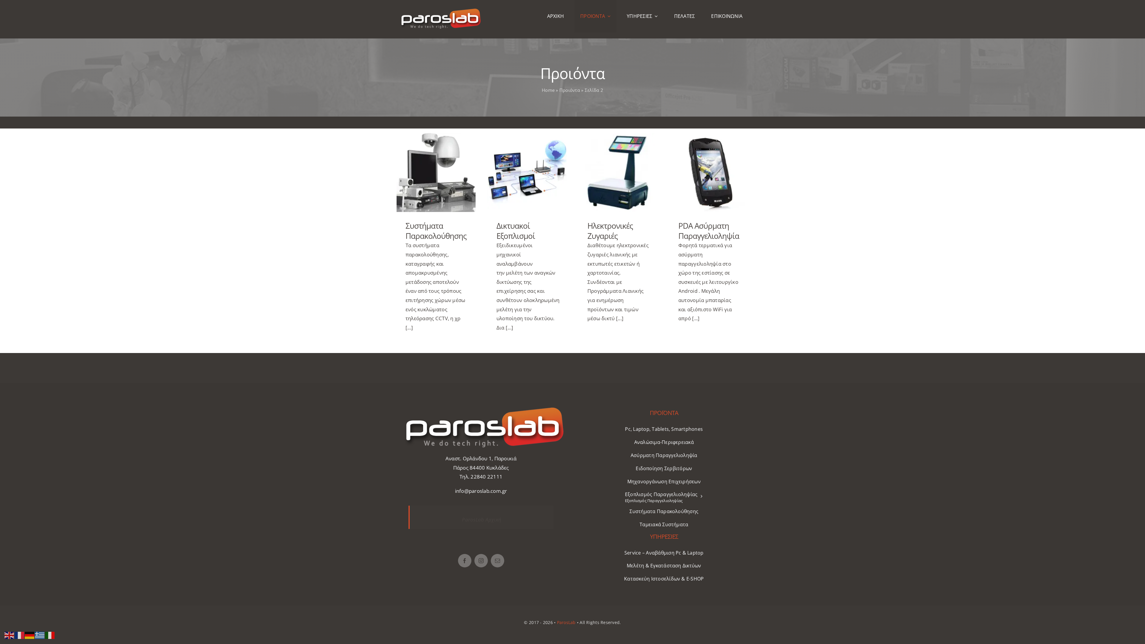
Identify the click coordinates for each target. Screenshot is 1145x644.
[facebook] (464, 560)
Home (548, 90)
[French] (20, 634)
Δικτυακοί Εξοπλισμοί (527, 172)
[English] (9, 634)
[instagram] (481, 560)
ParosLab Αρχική (481, 519)
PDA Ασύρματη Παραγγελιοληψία (709, 172)
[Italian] (50, 634)
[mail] (497, 560)
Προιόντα (569, 90)
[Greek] (40, 634)
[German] (30, 634)
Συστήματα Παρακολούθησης (436, 172)
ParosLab (566, 622)
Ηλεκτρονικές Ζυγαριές (618, 172)
